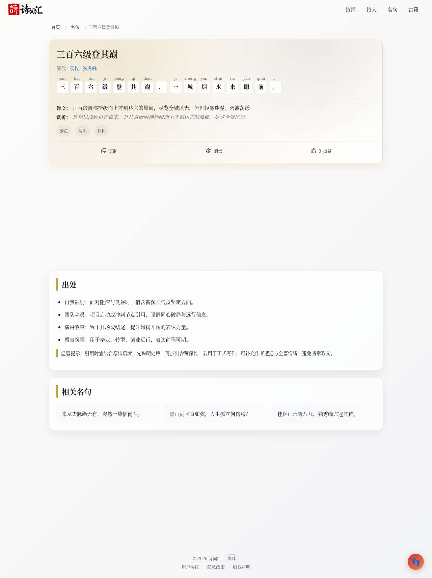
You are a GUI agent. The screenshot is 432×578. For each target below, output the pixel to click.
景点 (64, 130)
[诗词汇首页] (25, 9)
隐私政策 (216, 566)
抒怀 (102, 130)
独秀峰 (90, 68)
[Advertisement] (216, 218)
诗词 (351, 9)
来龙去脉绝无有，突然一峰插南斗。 (102, 413)
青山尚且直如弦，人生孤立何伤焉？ (209, 413)
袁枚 (74, 68)
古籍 (413, 9)
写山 (83, 130)
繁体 (232, 558)
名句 (392, 9)
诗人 (372, 9)
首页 (55, 27)
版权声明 (241, 566)
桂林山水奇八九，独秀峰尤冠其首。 (317, 413)
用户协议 (190, 566)
